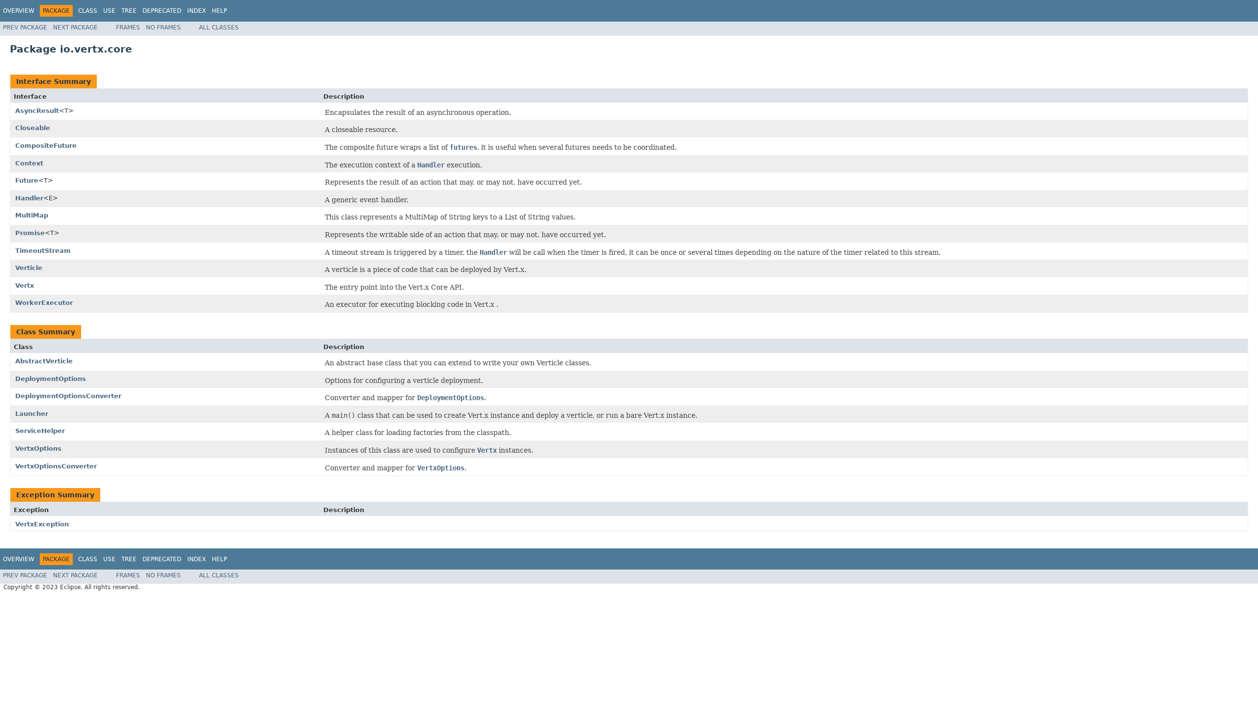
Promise (30, 233)
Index (196, 10)
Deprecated (162, 10)
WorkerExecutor (44, 302)
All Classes (219, 27)
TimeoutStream (43, 250)
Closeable (32, 128)
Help (219, 10)
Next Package (75, 27)
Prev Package (25, 27)
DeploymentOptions (50, 378)
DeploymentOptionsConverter (68, 396)
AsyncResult (37, 110)
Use (109, 10)
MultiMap (31, 215)
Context (29, 163)
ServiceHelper (40, 431)
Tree (129, 10)
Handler (29, 198)
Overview (18, 10)
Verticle (28, 268)
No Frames (163, 27)
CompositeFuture (46, 145)
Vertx (24, 285)
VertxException (42, 524)
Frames (128, 27)
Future (26, 180)
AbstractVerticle (44, 361)
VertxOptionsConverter (56, 466)
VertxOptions (38, 448)
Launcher (31, 413)
